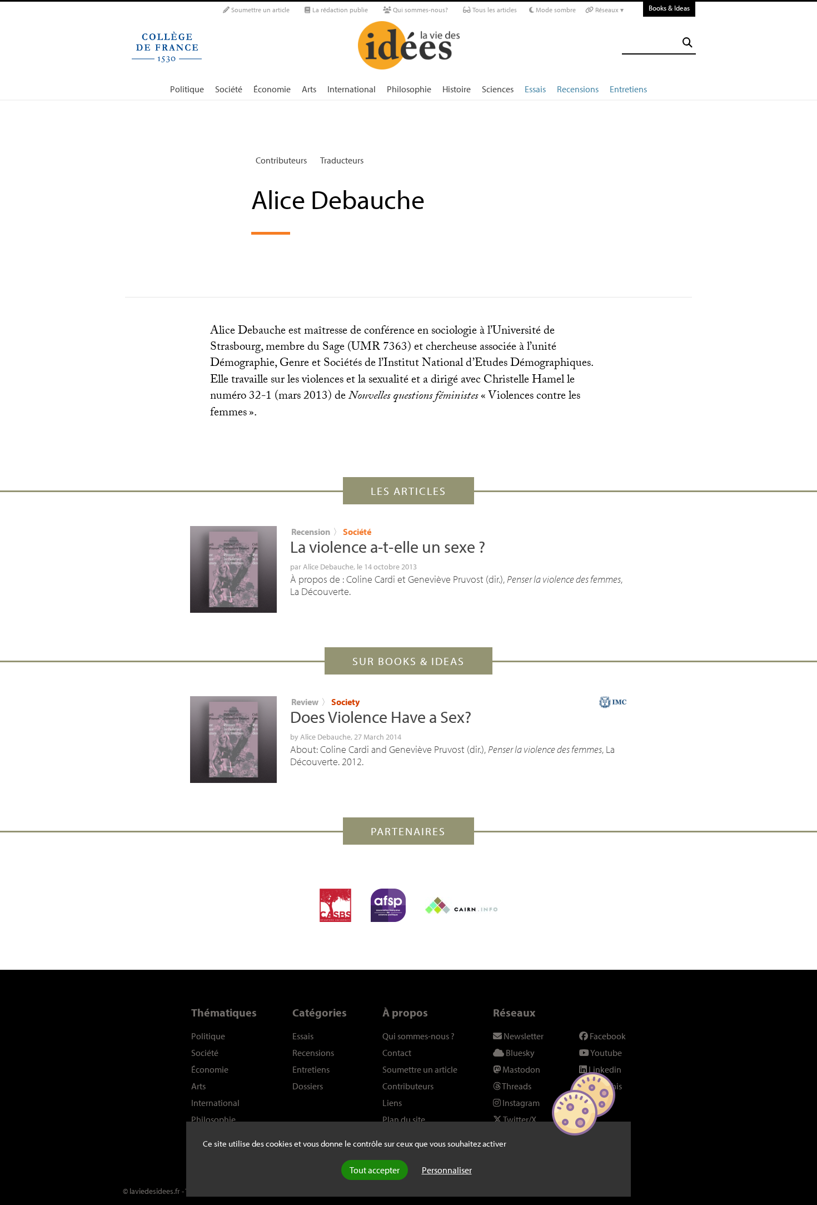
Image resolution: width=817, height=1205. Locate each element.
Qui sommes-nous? (419, 10)
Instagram (520, 1102)
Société (228, 89)
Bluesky (519, 1052)
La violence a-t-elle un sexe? (387, 546)
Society (345, 701)
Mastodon (520, 1069)
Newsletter (523, 1036)
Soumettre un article (260, 10)
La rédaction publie (339, 10)
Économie (272, 89)
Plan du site (403, 1119)
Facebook (607, 1036)
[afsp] (388, 905)
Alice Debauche (328, 567)
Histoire (456, 89)
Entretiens (628, 89)
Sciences (498, 89)
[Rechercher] (687, 42)
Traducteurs (341, 160)
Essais (535, 89)
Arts (309, 89)
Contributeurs (281, 160)
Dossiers (307, 1086)
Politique (187, 89)
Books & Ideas (669, 7)
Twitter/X (519, 1119)
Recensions (578, 89)
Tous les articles (494, 10)
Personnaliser (447, 1170)
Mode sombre (555, 10)
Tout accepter (375, 1170)
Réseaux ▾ (609, 10)
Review (304, 701)
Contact (396, 1052)
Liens (392, 1102)
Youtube (605, 1052)
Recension (310, 531)
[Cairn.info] (461, 905)
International (351, 89)
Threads (516, 1086)
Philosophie (409, 89)
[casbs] (335, 905)
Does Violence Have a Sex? (380, 716)
